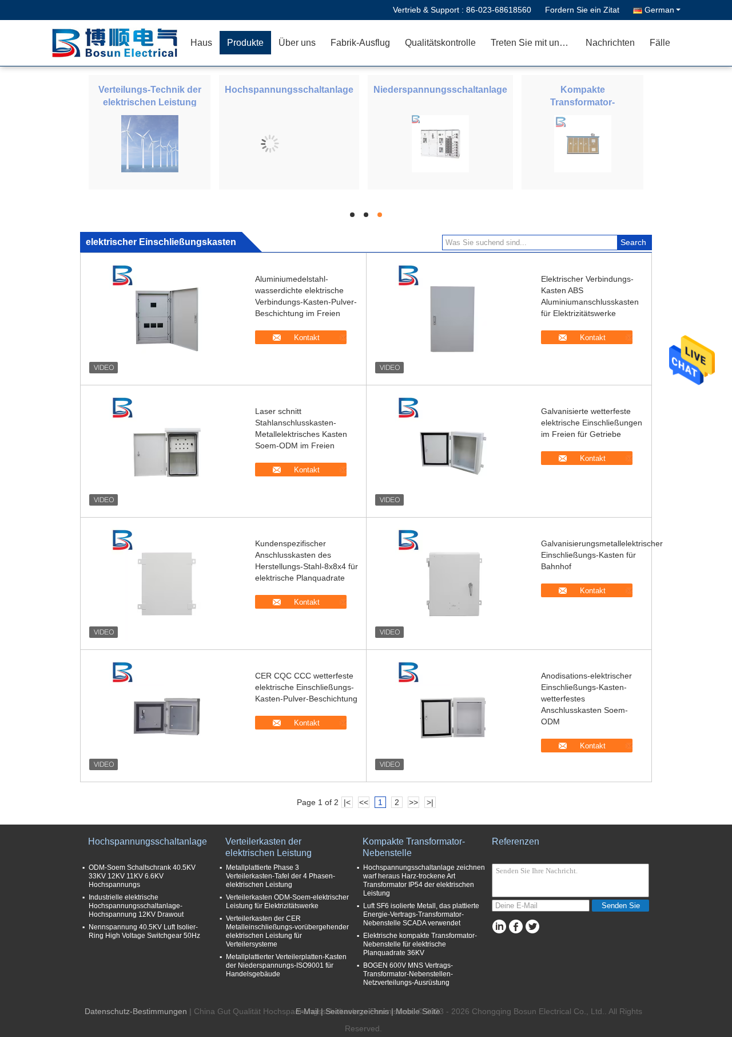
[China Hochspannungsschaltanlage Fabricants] (270, 143)
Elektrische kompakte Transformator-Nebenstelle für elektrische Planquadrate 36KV (420, 944)
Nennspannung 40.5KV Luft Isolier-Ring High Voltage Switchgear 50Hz (144, 931)
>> (413, 802)
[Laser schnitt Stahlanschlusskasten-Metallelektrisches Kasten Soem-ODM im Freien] (166, 451)
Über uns (297, 43)
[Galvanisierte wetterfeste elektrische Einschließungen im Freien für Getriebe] (452, 451)
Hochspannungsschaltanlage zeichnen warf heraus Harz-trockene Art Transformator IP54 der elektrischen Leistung (424, 880)
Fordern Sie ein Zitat (582, 9)
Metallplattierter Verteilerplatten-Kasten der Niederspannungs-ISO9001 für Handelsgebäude (286, 965)
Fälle (660, 43)
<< (363, 802)
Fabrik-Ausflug (360, 43)
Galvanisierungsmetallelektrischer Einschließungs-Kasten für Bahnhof (602, 555)
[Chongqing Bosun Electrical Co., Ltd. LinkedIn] (499, 927)
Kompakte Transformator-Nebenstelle (582, 102)
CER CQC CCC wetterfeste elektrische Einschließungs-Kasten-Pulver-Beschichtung (306, 687)
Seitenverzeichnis (357, 1011)
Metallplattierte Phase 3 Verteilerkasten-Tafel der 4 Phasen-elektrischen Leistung (280, 876)
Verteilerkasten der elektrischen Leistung (268, 847)
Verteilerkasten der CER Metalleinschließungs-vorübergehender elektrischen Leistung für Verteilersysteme (287, 931)
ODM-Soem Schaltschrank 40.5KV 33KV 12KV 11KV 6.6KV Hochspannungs (142, 876)
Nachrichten (610, 43)
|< (347, 802)
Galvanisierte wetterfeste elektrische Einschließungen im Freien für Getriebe (591, 423)
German (659, 9)
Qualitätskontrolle (440, 43)
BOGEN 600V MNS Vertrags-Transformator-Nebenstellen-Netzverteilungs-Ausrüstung (408, 974)
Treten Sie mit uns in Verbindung (534, 43)
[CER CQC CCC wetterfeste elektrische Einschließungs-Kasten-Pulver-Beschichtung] (166, 716)
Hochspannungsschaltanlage (289, 89)
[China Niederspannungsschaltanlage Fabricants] (440, 143)
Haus (201, 43)
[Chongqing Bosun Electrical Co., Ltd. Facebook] (515, 927)
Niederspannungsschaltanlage (440, 89)
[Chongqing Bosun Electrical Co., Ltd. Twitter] (532, 927)
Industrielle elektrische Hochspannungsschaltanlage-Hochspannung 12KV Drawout (136, 905)
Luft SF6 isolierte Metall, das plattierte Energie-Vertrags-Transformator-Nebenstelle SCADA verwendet (421, 914)
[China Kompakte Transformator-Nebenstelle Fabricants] (582, 143)
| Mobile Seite (415, 1011)
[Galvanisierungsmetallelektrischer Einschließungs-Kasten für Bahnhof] (452, 583)
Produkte (245, 43)
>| (430, 802)
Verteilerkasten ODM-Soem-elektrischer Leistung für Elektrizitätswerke (287, 901)
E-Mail (307, 1011)
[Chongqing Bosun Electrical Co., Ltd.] (117, 43)
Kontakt (307, 337)
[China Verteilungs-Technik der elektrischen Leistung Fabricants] (149, 143)
